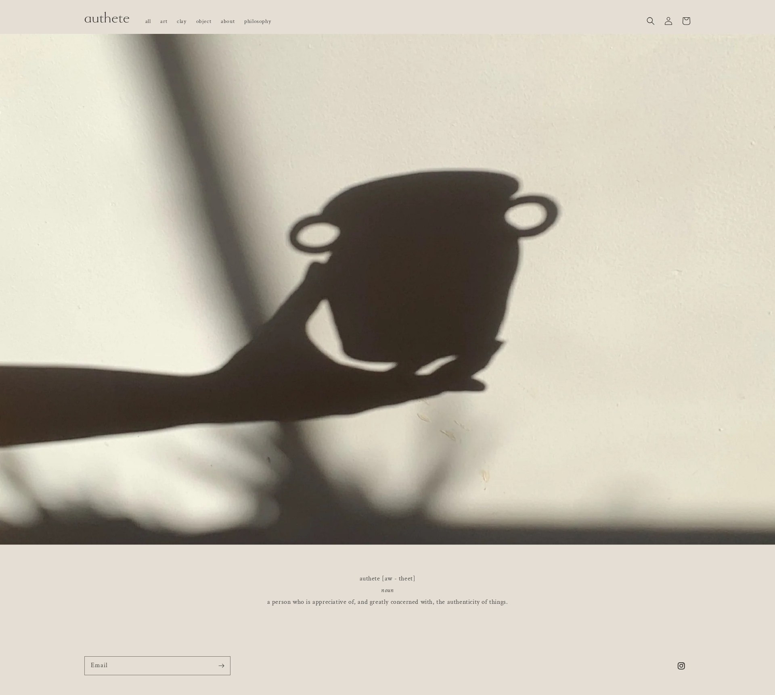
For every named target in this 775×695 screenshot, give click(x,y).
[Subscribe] (221, 665)
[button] (651, 17)
